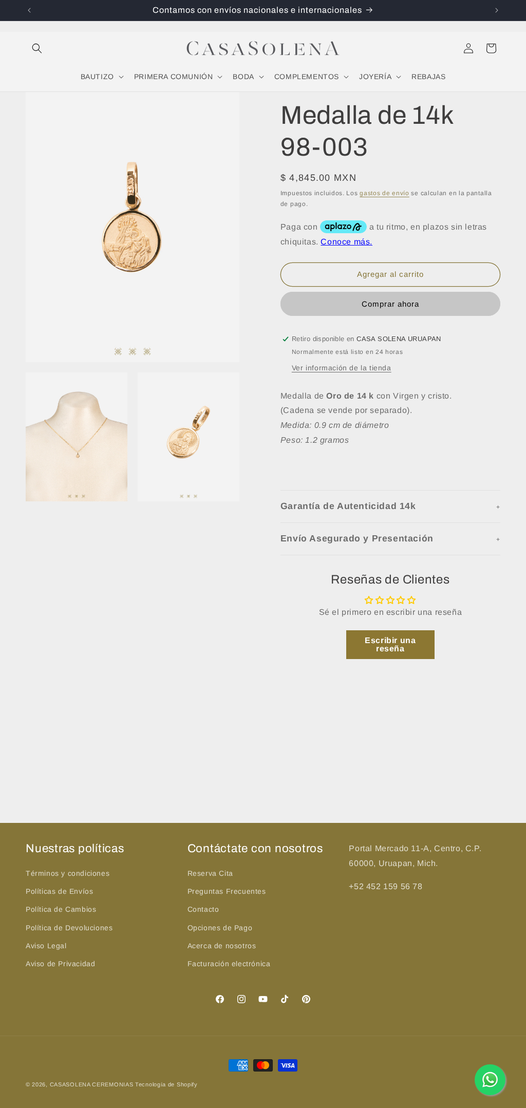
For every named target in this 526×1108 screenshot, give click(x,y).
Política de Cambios (61, 909)
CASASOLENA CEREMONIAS (92, 1084)
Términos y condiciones (67, 873)
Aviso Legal (46, 946)
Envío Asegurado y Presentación (357, 538)
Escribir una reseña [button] (390, 644)
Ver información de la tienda (341, 368)
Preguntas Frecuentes (226, 891)
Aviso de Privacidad (60, 964)
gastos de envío (384, 193)
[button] (37, 48)
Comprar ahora (390, 303)
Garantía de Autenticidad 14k (348, 506)
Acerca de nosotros (221, 946)
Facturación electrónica (229, 964)
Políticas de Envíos (59, 891)
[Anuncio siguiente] (496, 10)
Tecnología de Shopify (166, 1084)
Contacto (203, 909)
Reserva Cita (210, 873)
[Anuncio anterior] (29, 10)
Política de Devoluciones (69, 928)
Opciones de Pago (220, 928)
